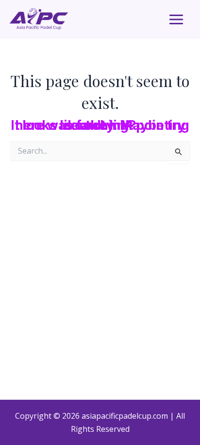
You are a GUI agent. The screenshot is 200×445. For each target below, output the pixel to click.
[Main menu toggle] (176, 19)
